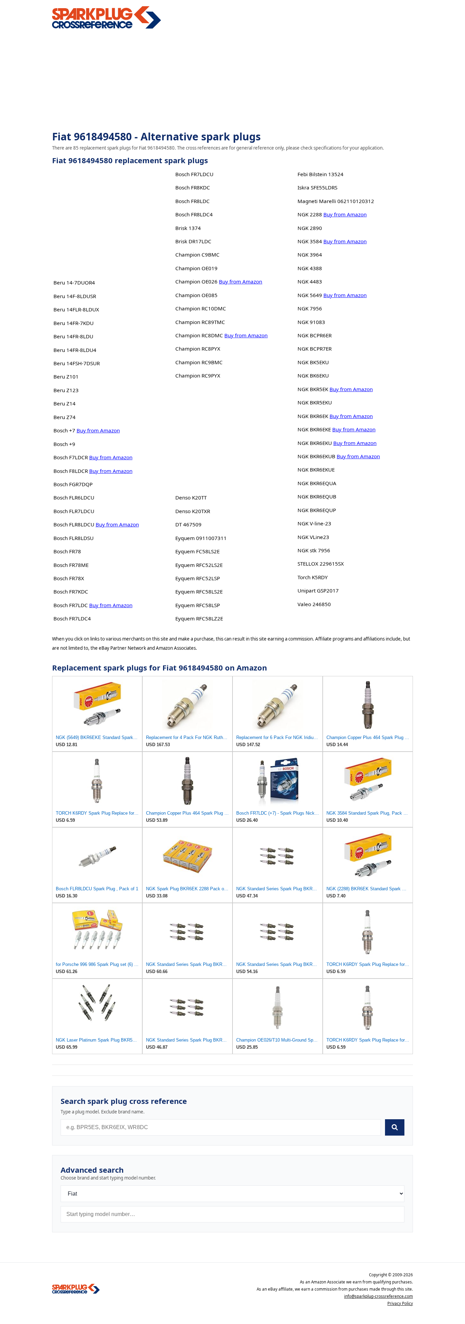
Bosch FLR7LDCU (73, 511)
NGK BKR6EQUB (317, 496)
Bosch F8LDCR (70, 470)
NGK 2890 (310, 228)
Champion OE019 (196, 268)
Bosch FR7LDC (70, 605)
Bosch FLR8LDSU (73, 538)
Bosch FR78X (68, 578)
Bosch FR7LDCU (194, 174)
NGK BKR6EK (313, 416)
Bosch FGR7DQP (73, 484)
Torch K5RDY (313, 577)
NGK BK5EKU (313, 362)
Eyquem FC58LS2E (197, 551)
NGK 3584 (310, 241)
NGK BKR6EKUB (316, 456)
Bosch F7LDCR (70, 457)
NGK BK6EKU (313, 375)
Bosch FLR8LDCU (73, 524)
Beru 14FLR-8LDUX (76, 309)
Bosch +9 (64, 444)
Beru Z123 (66, 390)
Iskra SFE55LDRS (317, 187)
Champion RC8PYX (197, 348)
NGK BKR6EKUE (316, 469)
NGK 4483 (310, 281)
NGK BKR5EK (313, 389)
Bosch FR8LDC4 (194, 214)
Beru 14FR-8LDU (73, 336)
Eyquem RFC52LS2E (199, 564)
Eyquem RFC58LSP (197, 605)
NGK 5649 (310, 295)
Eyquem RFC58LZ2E (199, 618)
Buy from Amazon (98, 430)
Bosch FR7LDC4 (72, 618)
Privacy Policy (400, 1303)
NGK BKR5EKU (315, 402)
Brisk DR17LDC (193, 241)
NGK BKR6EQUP (317, 510)
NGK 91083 (311, 322)
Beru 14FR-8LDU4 (74, 350)
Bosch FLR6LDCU (73, 497)
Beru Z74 (64, 417)
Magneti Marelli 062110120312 (336, 201)
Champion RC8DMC (199, 335)
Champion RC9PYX (197, 375)
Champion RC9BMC (199, 362)
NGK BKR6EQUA (317, 483)
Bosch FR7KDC (70, 591)
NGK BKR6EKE (314, 429)
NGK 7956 (310, 308)
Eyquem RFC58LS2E (199, 591)
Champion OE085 (196, 295)
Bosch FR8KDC (192, 187)
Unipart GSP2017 (318, 590)
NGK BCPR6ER (315, 335)
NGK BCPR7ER (315, 348)
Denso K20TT (191, 497)
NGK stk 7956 (314, 550)
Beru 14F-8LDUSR (74, 296)
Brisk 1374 (188, 228)
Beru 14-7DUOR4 (74, 282)
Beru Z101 (66, 376)
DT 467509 (188, 524)
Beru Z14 (64, 403)
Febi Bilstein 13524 (320, 174)
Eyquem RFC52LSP (197, 578)
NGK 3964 (310, 254)
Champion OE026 (196, 281)
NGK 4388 (310, 268)
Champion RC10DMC (200, 308)
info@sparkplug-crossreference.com (378, 1296)
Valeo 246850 (314, 604)
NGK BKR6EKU (315, 443)
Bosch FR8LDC (192, 201)
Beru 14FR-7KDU (73, 323)
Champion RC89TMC (200, 322)
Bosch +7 (64, 430)
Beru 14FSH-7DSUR (76, 363)
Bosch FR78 (67, 551)
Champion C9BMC (197, 254)
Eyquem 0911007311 (201, 538)
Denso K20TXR (192, 511)
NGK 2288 (310, 214)
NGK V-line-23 (314, 523)
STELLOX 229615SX (321, 563)
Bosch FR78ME (71, 564)
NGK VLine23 (313, 537)
